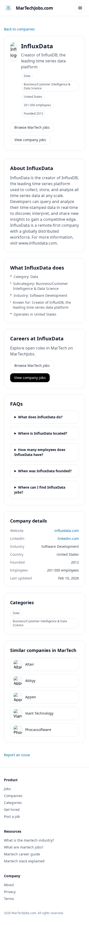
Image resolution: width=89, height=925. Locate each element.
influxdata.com (66, 530)
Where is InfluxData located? (42, 433)
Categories (13, 802)
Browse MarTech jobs (32, 127)
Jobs (7, 788)
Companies (13, 795)
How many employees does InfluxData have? (39, 452)
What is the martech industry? (29, 840)
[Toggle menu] (80, 8)
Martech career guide (22, 854)
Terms (9, 898)
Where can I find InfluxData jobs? (39, 490)
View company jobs (30, 139)
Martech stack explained (24, 861)
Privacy (10, 891)
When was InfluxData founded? (45, 471)
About (9, 884)
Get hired (12, 809)
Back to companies (19, 29)
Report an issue (17, 754)
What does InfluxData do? (40, 417)
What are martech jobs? (23, 847)
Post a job (12, 816)
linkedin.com (68, 538)
